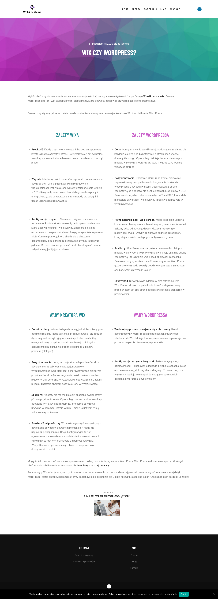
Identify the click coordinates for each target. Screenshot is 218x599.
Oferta (134, 555)
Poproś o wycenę (84, 555)
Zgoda (184, 594)
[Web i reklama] (32, 9)
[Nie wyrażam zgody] (214, 594)
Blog (134, 561)
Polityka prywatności (84, 561)
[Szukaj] (189, 9)
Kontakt (134, 567)
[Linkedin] (199, 9)
